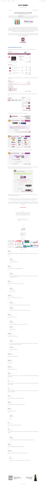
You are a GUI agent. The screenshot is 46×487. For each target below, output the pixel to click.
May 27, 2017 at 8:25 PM (10, 409)
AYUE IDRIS (23, 5)
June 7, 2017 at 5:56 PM (10, 423)
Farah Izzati (10, 295)
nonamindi (11, 307)
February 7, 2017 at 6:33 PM (10, 381)
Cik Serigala (10, 450)
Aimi (8, 380)
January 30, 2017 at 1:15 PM (12, 322)
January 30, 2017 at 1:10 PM (12, 274)
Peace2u (9, 395)
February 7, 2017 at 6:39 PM (10, 389)
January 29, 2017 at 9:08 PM (10, 334)
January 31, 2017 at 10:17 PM (10, 367)
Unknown (9, 266)
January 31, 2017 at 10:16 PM (10, 361)
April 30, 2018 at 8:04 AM (12, 438)
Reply (8, 256)
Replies (11, 320)
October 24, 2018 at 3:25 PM (10, 451)
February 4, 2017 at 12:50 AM (10, 374)
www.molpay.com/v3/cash (25, 220)
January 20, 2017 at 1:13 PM (10, 315)
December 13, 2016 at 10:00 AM (11, 267)
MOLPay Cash (11, 27)
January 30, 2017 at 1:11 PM (12, 303)
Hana (8, 422)
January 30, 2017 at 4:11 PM (12, 308)
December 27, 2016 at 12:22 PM (11, 296)
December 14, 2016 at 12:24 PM (11, 282)
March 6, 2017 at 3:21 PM (10, 396)
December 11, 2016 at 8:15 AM (12, 260)
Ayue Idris (11, 259)
